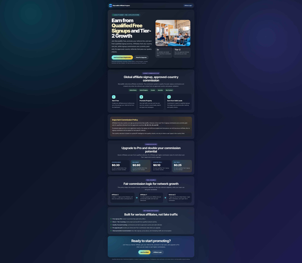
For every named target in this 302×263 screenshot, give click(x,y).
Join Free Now (144, 252)
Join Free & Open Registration (122, 57)
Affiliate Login (188, 5)
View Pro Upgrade (141, 57)
